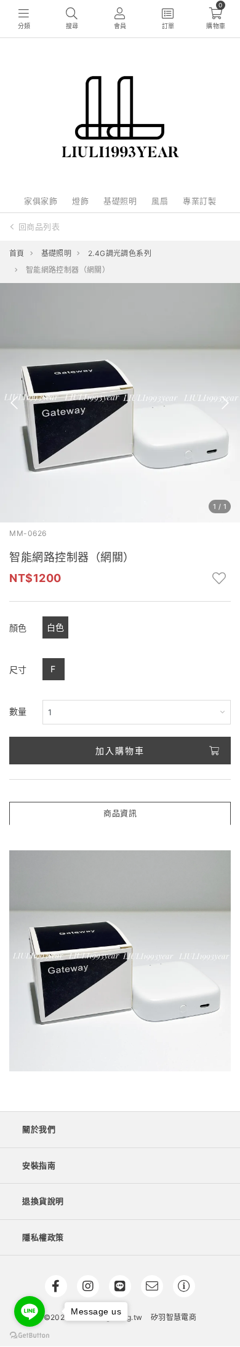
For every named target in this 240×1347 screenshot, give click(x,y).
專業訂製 (199, 201)
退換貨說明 (43, 1201)
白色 (56, 627)
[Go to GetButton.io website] (29, 1334)
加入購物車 (120, 750)
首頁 (17, 253)
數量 (18, 711)
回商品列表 (39, 226)
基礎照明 (120, 201)
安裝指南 (38, 1165)
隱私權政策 (43, 1237)
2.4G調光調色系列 (119, 253)
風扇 (159, 201)
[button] (14, 402)
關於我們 (38, 1129)
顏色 (18, 628)
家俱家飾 (40, 201)
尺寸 (18, 669)
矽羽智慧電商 (173, 1317)
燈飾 (80, 201)
